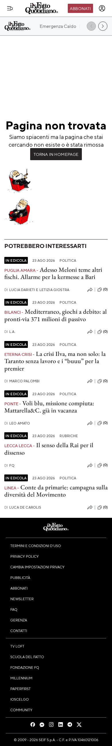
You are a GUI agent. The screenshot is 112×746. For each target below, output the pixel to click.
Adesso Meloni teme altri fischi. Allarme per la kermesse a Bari (53, 273)
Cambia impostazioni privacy (37, 567)
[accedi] (101, 8)
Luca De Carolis (22, 507)
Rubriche (68, 435)
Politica (67, 260)
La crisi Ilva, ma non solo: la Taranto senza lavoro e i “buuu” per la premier (55, 361)
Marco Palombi (22, 381)
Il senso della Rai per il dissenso (48, 448)
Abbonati (80, 8)
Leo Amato (17, 423)
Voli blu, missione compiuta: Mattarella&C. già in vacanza (49, 406)
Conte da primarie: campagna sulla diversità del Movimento (56, 491)
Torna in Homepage (56, 154)
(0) (105, 289)
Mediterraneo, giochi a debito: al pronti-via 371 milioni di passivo (55, 315)
